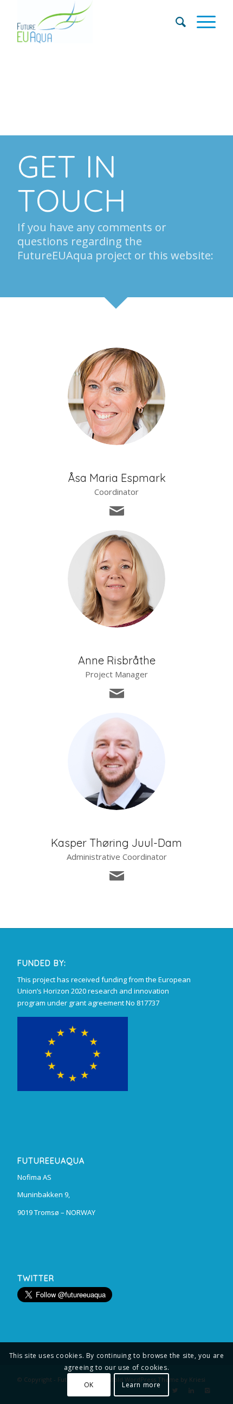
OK (89, 1384)
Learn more (141, 1384)
